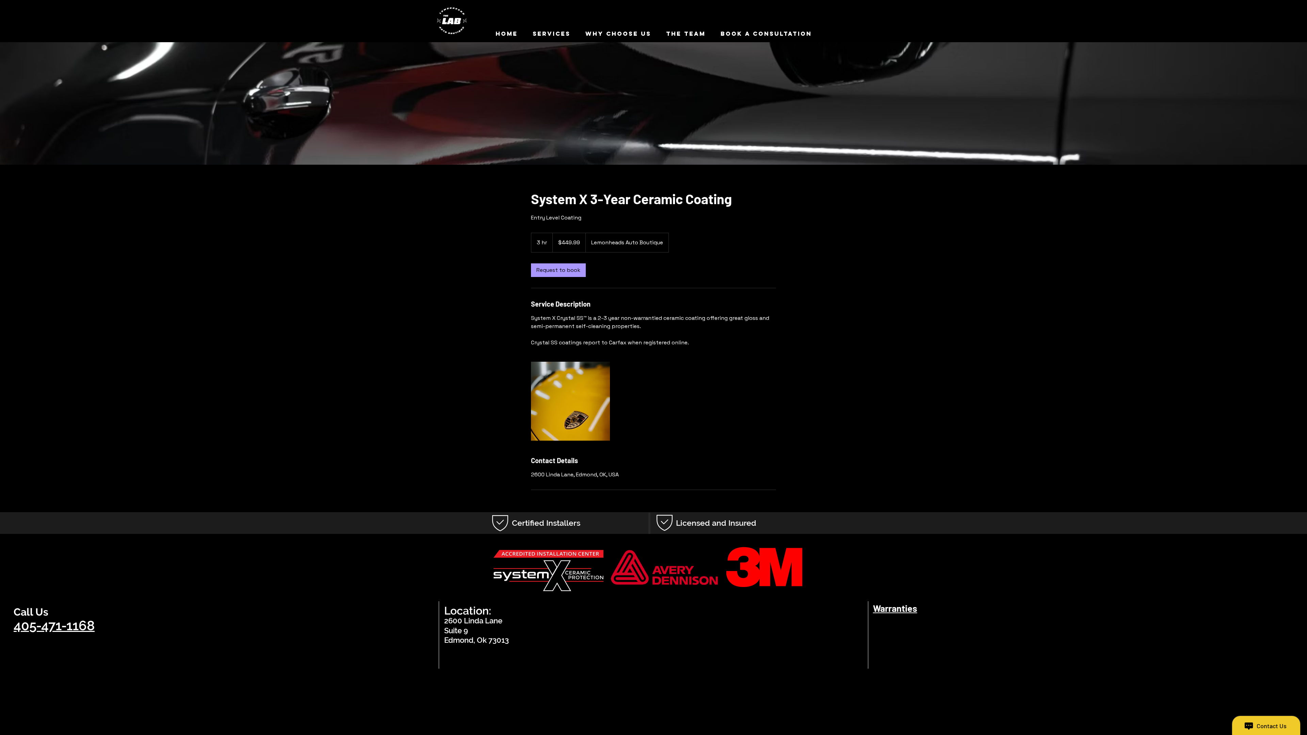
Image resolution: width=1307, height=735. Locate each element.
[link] (558, 270)
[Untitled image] (570, 401)
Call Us (31, 612)
